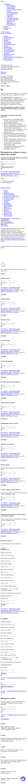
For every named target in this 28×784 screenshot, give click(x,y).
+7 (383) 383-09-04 (15, 218)
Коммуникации (11, 8)
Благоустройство (11, 6)
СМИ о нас (10, 16)
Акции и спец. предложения (11, 196)
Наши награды (11, 20)
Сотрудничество (11, 25)
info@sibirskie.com (5, 218)
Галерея (9, 11)
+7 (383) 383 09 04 (5, 32)
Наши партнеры (11, 23)
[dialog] (14, 579)
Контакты (9, 22)
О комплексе (7, 4)
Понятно (3, 782)
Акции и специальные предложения (13, 57)
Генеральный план (9, 37)
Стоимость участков (12, 18)
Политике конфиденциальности (14, 238)
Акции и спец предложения (14, 9)
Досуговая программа (12, 19)
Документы (10, 15)
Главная (6, 36)
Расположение (11, 5)
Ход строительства (12, 13)
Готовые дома (7, 28)
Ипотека (6, 29)
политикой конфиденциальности (10, 173)
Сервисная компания (12, 12)
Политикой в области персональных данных (11, 172)
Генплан (6, 26)
